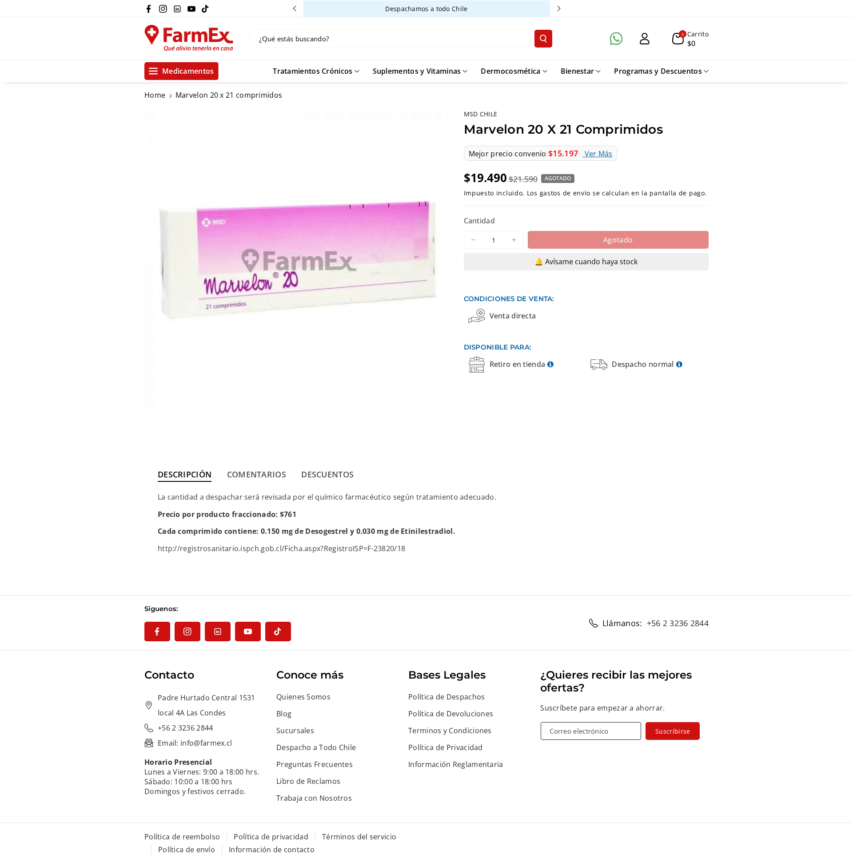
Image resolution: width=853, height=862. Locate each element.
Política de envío (186, 849)
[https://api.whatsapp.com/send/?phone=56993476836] (616, 38)
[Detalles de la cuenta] (644, 38)
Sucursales (295, 730)
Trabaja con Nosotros (314, 798)
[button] (690, 38)
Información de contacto (272, 849)
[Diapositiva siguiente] (559, 8)
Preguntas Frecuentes (314, 764)
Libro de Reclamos (308, 781)
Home (154, 95)
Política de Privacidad (445, 747)
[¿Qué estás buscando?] (543, 39)
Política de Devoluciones (450, 714)
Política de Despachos (446, 697)
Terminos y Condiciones (450, 730)
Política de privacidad (271, 837)
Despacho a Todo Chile (316, 747)
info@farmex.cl (206, 743)
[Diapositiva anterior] (294, 8)
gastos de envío (565, 193)
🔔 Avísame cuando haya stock (586, 261)
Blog (283, 714)
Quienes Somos (303, 697)
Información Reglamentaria (455, 764)
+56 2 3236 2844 (678, 623)
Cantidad (479, 221)
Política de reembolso (182, 837)
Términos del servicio (359, 837)
